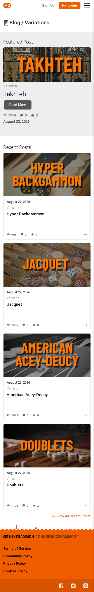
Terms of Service (17, 548)
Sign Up (48, 5)
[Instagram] (84, 585)
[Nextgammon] (7, 5)
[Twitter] (72, 585)
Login (72, 5)
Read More (17, 105)
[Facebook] (60, 585)
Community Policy (17, 556)
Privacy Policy (14, 564)
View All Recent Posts (73, 516)
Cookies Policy (15, 571)
